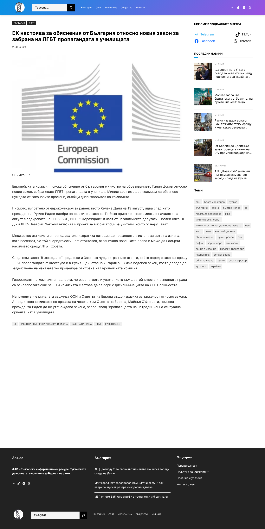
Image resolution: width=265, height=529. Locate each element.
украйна (215, 266)
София (199, 243)
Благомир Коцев (214, 201)
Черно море (214, 243)
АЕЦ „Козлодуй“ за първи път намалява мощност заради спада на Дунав (232, 175)
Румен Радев (112, 324)
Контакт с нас (186, 484)
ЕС (245, 207)
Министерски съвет (208, 219)
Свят (32, 23)
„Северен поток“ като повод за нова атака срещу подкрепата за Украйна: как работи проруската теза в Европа (233, 73)
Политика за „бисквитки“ (193, 471)
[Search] (71, 7)
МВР (227, 213)
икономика (203, 254)
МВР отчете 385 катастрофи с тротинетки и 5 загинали (131, 496)
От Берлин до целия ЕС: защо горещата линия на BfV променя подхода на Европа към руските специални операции (232, 149)
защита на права (82, 324)
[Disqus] (100, 386)
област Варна (222, 254)
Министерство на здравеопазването (218, 225)
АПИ (198, 201)
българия (232, 243)
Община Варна (204, 237)
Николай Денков (225, 231)
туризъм (201, 266)
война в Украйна (206, 248)
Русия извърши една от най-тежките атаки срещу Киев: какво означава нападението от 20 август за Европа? (233, 124)
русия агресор (238, 260)
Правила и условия (189, 478)
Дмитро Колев (231, 207)
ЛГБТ (98, 324)
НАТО (198, 231)
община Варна (204, 260)
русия (221, 260)
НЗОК (208, 231)
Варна (215, 207)
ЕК (15, 324)
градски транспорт (232, 248)
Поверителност (187, 465)
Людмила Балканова (208, 213)
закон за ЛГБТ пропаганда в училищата (44, 324)
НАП (247, 225)
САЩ (240, 237)
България (19, 23)
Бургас (233, 201)
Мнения (219, 64)
